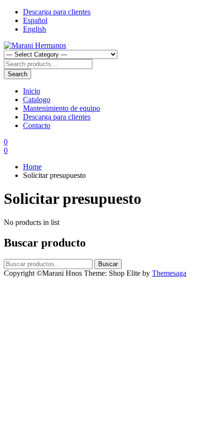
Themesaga (169, 273)
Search (17, 74)
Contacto (36, 125)
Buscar (108, 264)
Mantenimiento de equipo (61, 108)
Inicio (31, 91)
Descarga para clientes (57, 12)
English (34, 29)
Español (35, 20)
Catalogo (36, 99)
